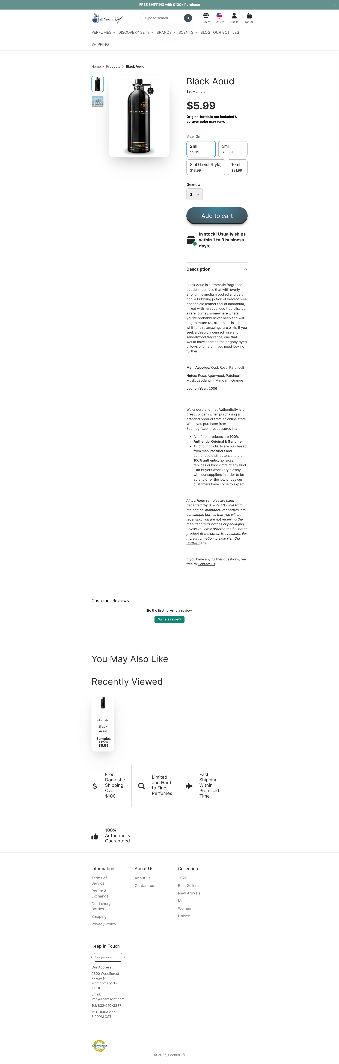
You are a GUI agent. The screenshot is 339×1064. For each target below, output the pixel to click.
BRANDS (164, 32)
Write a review (169, 619)
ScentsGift (176, 1055)
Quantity (193, 184)
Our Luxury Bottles (101, 906)
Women (184, 908)
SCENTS (186, 32)
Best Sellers (188, 885)
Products (113, 66)
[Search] (188, 18)
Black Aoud (103, 721)
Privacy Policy (103, 924)
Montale (198, 91)
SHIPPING (100, 44)
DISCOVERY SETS (134, 32)
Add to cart (217, 215)
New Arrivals (189, 893)
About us (142, 878)
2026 (182, 878)
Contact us (206, 564)
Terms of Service (99, 880)
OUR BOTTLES (226, 32)
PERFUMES (101, 32)
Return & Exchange (100, 893)
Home (96, 66)
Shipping (99, 916)
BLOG (205, 32)
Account (234, 18)
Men (182, 901)
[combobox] (166, 18)
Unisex (184, 916)
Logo (107, 18)
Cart (249, 18)
